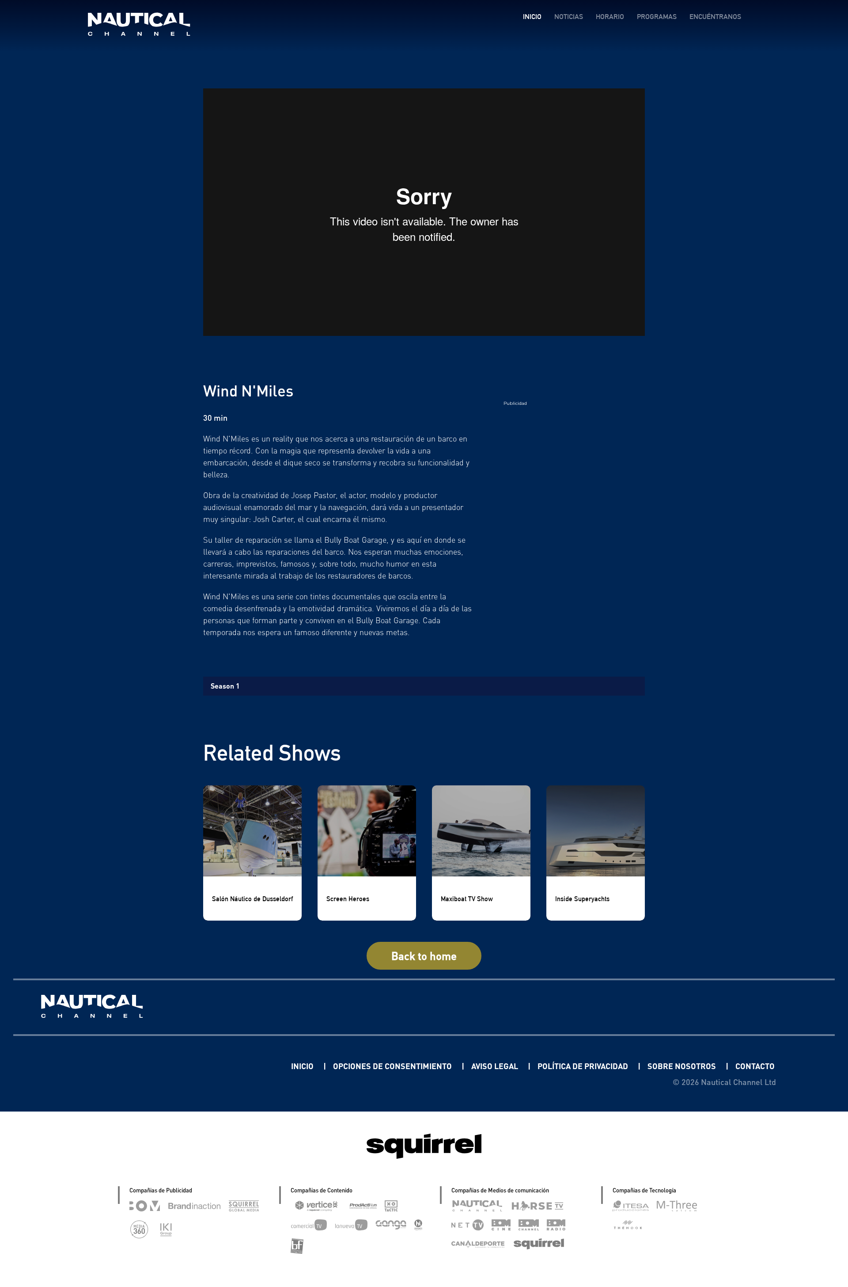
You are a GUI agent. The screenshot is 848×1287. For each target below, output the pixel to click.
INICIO (532, 16)
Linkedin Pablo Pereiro (236, 1066)
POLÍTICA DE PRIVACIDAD (584, 1066)
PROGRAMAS (657, 16)
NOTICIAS (568, 16)
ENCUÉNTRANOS (715, 16)
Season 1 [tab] (225, 685)
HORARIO (610, 16)
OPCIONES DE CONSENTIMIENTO (393, 1066)
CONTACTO (755, 1066)
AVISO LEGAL (495, 1066)
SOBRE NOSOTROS (682, 1066)
